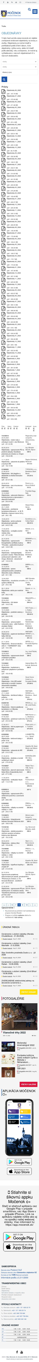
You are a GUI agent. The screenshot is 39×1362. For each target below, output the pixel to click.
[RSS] (12, 2)
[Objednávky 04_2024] (3, 251)
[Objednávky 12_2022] (3, 343)
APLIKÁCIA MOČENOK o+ (19, 1092)
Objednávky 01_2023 (14, 335)
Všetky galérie (28, 1084)
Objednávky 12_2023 (14, 273)
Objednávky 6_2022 (13, 375)
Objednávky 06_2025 (14, 170)
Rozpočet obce (6, 1297)
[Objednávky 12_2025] (3, 137)
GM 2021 (21, 1068)
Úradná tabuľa (7, 939)
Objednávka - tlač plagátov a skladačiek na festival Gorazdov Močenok (12, 475)
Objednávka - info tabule (10, 602)
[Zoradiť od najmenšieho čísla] (2, 428)
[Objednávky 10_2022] (3, 354)
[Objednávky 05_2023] (3, 314)
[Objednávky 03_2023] (3, 325)
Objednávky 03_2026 (14, 118)
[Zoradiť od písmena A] (14, 428)
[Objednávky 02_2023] (3, 331)
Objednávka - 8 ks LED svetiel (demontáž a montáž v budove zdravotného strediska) (12, 683)
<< (4, 904)
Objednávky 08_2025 (14, 158)
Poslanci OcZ (16, 1269)
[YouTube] (21, 1353)
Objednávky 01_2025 (14, 198)
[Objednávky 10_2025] (3, 149)
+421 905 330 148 (20, 1319)
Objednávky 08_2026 (14, 90)
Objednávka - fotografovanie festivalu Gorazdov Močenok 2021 (13, 820)
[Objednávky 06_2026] (3, 103)
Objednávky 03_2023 (14, 324)
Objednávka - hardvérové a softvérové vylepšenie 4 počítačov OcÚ (13, 669)
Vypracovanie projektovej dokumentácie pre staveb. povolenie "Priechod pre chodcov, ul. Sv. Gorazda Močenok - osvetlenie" (13, 877)
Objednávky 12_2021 (14, 410)
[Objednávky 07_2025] (3, 166)
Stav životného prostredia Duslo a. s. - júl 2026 (19, 953)
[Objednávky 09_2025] (3, 154)
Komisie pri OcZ (6, 1275)
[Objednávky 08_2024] (3, 228)
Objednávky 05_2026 (14, 107)
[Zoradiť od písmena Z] (16, 428)
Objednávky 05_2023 (14, 313)
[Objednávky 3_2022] (3, 394)
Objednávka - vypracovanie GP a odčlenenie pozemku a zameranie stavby (13, 795)
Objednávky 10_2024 (14, 215)
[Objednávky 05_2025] (3, 177)
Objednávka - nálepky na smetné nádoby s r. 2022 (12, 854)
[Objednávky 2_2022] (3, 400)
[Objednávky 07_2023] (3, 303)
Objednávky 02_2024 (14, 261)
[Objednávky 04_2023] (3, 320)
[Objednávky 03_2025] (3, 188)
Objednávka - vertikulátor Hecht (12, 780)
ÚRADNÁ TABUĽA (11, 927)
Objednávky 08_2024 (14, 227)
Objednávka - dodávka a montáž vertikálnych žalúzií (12, 759)
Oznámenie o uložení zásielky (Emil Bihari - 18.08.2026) (19, 972)
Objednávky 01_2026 (14, 130)
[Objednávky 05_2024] (3, 246)
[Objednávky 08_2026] (3, 91)
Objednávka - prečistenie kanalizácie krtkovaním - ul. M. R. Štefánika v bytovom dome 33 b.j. (13, 511)
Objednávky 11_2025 (14, 141)
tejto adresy (18, 917)
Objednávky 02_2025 (14, 193)
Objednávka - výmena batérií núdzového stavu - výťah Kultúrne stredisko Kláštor (13, 624)
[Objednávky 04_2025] (3, 183)
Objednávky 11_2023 (14, 278)
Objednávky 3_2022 (13, 392)
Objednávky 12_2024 (14, 204)
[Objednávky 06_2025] (3, 171)
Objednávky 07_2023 (14, 301)
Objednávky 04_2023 (14, 318)
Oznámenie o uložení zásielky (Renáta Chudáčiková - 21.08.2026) (18, 934)
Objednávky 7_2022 (13, 370)
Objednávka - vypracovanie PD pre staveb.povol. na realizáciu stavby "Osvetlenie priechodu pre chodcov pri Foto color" (13, 891)
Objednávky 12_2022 (14, 341)
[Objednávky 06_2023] (3, 308)
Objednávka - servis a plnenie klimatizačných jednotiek (11, 522)
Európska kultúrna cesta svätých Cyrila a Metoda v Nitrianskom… (27, 1059)
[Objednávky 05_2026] (3, 109)
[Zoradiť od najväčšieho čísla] (4, 428)
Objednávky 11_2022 (14, 347)
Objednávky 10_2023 (14, 284)
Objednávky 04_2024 (14, 250)
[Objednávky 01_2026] (3, 131)
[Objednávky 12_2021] (3, 411)
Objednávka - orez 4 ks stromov (12, 485)
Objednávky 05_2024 (14, 244)
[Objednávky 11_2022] (3, 348)
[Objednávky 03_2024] (3, 257)
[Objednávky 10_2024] (3, 217)
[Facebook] (4, 2)
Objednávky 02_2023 (14, 330)
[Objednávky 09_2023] (3, 291)
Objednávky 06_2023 (14, 307)
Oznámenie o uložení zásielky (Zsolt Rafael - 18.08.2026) (17, 962)
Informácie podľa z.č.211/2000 (14, 1277)
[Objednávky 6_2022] (3, 377)
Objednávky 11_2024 (14, 210)
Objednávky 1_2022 (13, 404)
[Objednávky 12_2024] (3, 206)
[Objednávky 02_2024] (3, 263)
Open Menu (34, 11)
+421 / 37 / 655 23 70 (23, 1307)
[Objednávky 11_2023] (3, 280)
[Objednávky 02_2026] (3, 126)
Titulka (4, 26)
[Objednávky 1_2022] (3, 405)
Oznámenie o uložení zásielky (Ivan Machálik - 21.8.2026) (16, 944)
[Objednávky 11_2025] (3, 143)
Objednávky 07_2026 (14, 96)
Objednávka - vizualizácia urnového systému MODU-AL (13, 582)
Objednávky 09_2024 (14, 221)
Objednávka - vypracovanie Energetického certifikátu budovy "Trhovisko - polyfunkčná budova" (13, 543)
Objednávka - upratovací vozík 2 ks (13, 719)
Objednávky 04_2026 (14, 113)
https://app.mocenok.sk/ (19, 1224)
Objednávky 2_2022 (13, 398)
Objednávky (5, 1291)
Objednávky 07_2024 (14, 233)
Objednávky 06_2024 (14, 238)
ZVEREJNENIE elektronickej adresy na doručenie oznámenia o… (18, 981)
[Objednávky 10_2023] (3, 286)
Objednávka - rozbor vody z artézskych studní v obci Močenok (13, 441)
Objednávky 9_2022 (13, 358)
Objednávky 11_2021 (14, 415)
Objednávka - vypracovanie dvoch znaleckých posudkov (13, 656)
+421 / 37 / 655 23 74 (19, 1310)
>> (35, 904)
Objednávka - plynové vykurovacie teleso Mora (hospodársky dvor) (13, 771)
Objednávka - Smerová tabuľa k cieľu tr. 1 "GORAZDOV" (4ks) (12, 645)
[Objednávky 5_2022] (3, 383)
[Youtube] (8, 2)
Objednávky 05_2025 (14, 176)
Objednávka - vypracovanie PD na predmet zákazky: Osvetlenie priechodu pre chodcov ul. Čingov (13, 452)
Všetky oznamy (28, 992)
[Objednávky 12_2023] (3, 274)
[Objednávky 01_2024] (3, 268)
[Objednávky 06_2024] (3, 240)
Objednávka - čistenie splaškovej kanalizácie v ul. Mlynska (12, 708)
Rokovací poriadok (22, 1275)
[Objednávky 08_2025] (3, 160)
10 (27, 904)
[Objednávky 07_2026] (3, 97)
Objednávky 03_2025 (14, 187)
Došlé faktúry (6, 1288)
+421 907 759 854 (22, 1316)
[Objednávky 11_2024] (3, 211)
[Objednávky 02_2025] (3, 194)
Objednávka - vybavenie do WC (12, 750)
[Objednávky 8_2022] (3, 365)
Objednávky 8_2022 (13, 364)
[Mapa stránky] (16, 2)
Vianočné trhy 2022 (14, 1032)
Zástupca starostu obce (9, 1272)
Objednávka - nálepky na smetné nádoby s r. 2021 (12, 808)
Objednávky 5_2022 (13, 381)
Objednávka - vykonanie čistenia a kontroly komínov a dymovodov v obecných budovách (13, 497)
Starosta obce (5, 1270)
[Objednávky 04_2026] (3, 114)
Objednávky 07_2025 (14, 164)
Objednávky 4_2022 (13, 387)
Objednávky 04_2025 (14, 181)
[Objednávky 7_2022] (3, 371)
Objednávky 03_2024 (14, 255)
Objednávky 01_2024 (14, 267)
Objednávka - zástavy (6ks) (11, 843)
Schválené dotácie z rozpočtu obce (13, 1293)
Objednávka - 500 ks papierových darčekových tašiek (13, 728)
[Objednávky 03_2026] (3, 120)
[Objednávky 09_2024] (3, 223)
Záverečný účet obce (8, 1299)
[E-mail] (20, 2)
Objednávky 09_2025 (14, 153)
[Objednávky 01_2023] (3, 337)
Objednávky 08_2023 (14, 295)
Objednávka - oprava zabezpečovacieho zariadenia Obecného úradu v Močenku (11, 571)
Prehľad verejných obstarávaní (12, 1295)
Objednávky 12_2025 (14, 136)
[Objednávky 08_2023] (3, 297)
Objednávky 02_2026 (14, 124)
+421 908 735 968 (19, 1313)
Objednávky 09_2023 (14, 290)
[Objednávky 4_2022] (3, 388)
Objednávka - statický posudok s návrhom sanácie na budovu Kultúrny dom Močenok (12, 833)
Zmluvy (4, 1286)
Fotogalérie (13, 998)
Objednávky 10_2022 (14, 352)
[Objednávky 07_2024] (3, 234)
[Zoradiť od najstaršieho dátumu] (10, 428)
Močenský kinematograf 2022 (25, 1044)
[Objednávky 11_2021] (3, 417)
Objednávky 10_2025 (14, 147)
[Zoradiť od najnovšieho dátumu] (8, 428)
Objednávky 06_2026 (14, 101)
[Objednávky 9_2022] (3, 360)
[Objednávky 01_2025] (3, 200)
